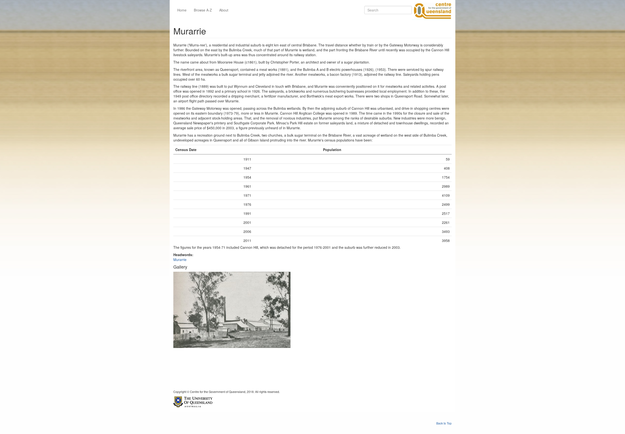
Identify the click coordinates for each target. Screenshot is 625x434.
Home (182, 10)
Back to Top (444, 423)
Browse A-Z (203, 10)
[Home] (431, 10)
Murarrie (180, 259)
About (223, 10)
